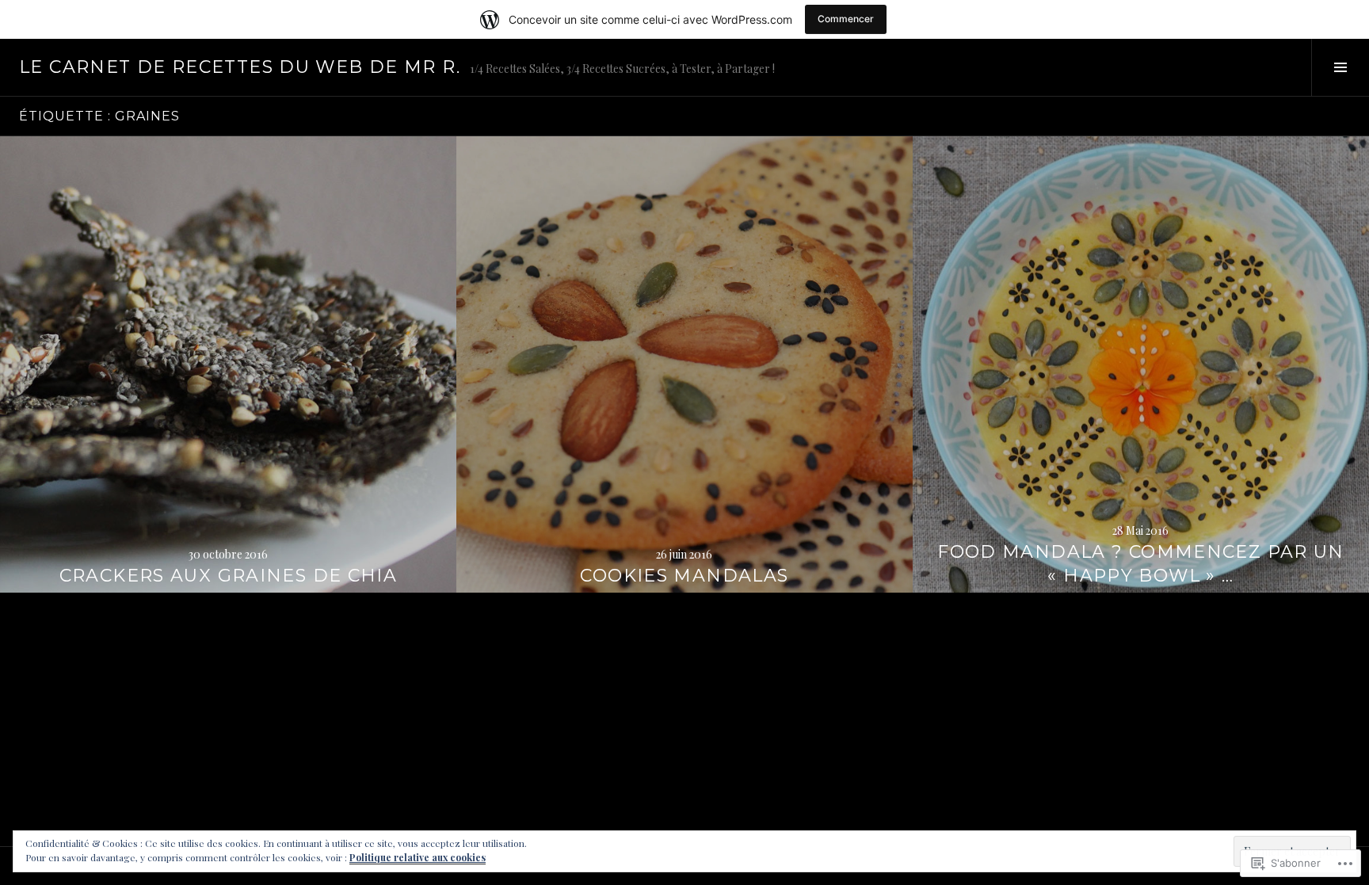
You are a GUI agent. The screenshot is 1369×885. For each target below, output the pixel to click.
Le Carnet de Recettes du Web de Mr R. (239, 67)
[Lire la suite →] (228, 364)
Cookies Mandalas (684, 575)
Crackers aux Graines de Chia (228, 575)
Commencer (846, 19)
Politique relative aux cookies (417, 857)
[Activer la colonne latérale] (1340, 67)
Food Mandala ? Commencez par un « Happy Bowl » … (1140, 563)
